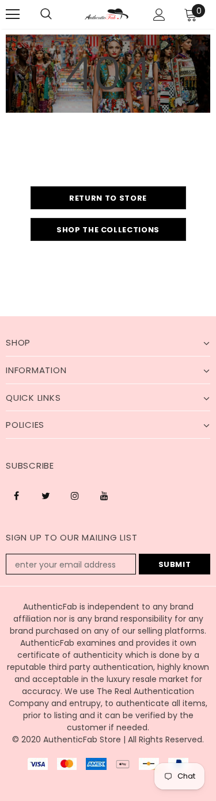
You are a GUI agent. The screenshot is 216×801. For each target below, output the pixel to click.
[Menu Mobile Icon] (13, 14)
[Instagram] (75, 495)
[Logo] (107, 13)
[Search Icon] (46, 14)
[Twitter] (45, 495)
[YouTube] (104, 495)
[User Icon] (159, 15)
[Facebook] (16, 495)
